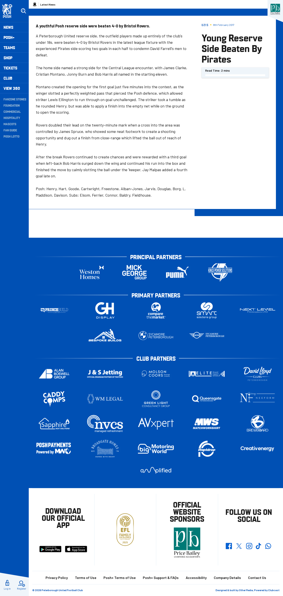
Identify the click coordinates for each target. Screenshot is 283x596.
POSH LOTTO (11, 136)
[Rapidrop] (207, 449)
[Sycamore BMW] (156, 336)
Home (34, 4)
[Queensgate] (207, 399)
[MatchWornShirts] (207, 424)
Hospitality (12, 117)
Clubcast (273, 590)
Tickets (10, 68)
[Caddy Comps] (54, 399)
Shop (8, 57)
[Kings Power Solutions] (220, 272)
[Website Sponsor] (275, 9)
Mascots (10, 124)
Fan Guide (10, 130)
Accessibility (196, 577)
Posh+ (9, 37)
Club (8, 78)
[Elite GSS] (207, 374)
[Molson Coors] (156, 374)
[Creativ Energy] (257, 448)
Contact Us (257, 577)
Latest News (47, 4)
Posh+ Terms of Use (119, 577)
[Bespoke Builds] (105, 336)
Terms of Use (85, 577)
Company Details (227, 577)
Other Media (246, 590)
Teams (9, 47)
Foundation (12, 105)
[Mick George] (134, 272)
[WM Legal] (105, 399)
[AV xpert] (156, 424)
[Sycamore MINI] (207, 336)
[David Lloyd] (257, 374)
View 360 (12, 88)
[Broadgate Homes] (105, 449)
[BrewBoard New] (257, 424)
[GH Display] (105, 311)
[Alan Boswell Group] (54, 374)
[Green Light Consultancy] (156, 399)
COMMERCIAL (12, 111)
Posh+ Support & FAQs (161, 577)
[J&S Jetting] (105, 374)
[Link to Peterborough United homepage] (9, 11)
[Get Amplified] (156, 470)
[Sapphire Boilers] (54, 423)
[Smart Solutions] (207, 311)
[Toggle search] (23, 11)
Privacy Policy (57, 577)
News (8, 27)
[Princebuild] (54, 311)
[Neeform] (257, 399)
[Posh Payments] (54, 449)
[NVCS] (105, 424)
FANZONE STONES (15, 99)
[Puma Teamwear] (177, 272)
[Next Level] (257, 311)
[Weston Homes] (91, 272)
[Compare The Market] (156, 311)
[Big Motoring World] (156, 448)
